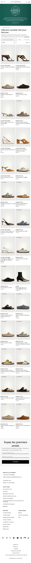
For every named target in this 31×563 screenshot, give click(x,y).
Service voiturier (7, 524)
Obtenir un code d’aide (8, 482)
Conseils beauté (7, 512)
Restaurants (6, 529)
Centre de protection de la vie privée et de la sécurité (13, 501)
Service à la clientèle (8, 498)
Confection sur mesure (8, 522)
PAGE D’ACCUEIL (6, 27)
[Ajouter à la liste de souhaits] (14, 63)
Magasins (5, 506)
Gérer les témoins (16, 552)
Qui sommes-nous (7, 489)
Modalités (16, 548)
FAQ (19, 517)
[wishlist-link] (4, 2)
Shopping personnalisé (8, 517)
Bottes (19, 39)
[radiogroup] (15, 42)
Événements (6, 526)
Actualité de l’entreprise (8, 504)
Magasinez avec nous (8, 493)
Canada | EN (15, 544)
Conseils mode (6, 515)
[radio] (14, 42)
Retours (20, 512)
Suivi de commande (23, 515)
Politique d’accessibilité (16, 550)
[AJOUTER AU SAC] (12, 63)
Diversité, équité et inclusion (9, 496)
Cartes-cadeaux (7, 519)
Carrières (5, 491)
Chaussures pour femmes (8, 39)
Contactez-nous (7, 480)
